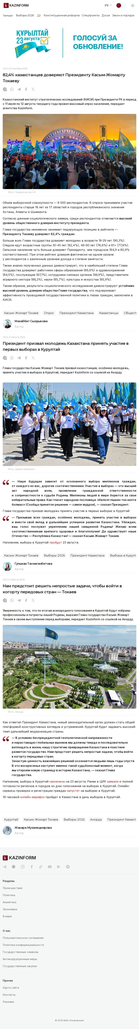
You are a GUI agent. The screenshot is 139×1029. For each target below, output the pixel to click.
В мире (7, 916)
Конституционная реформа (62, 15)
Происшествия (12, 888)
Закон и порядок (123, 15)
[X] (33, 89)
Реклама (8, 1001)
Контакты (9, 994)
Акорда (96, 819)
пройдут (55, 542)
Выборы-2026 (25, 15)
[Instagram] (5, 89)
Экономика (10, 909)
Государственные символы (20, 952)
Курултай (11, 819)
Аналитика (9, 902)
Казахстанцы (108, 313)
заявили (113, 781)
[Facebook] (26, 89)
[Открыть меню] (132, 5)
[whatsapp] (12, 89)
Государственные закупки (20, 966)
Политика (9, 895)
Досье (106, 15)
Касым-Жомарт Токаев (21, 313)
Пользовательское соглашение (23, 938)
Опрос (49, 313)
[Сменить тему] (121, 5)
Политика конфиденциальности (23, 945)
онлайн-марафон (32, 797)
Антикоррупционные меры (20, 959)
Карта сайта (11, 987)
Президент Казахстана (77, 313)
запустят (73, 790)
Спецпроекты (91, 15)
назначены (57, 781)
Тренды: (8, 15)
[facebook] (31, 867)
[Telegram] (19, 89)
